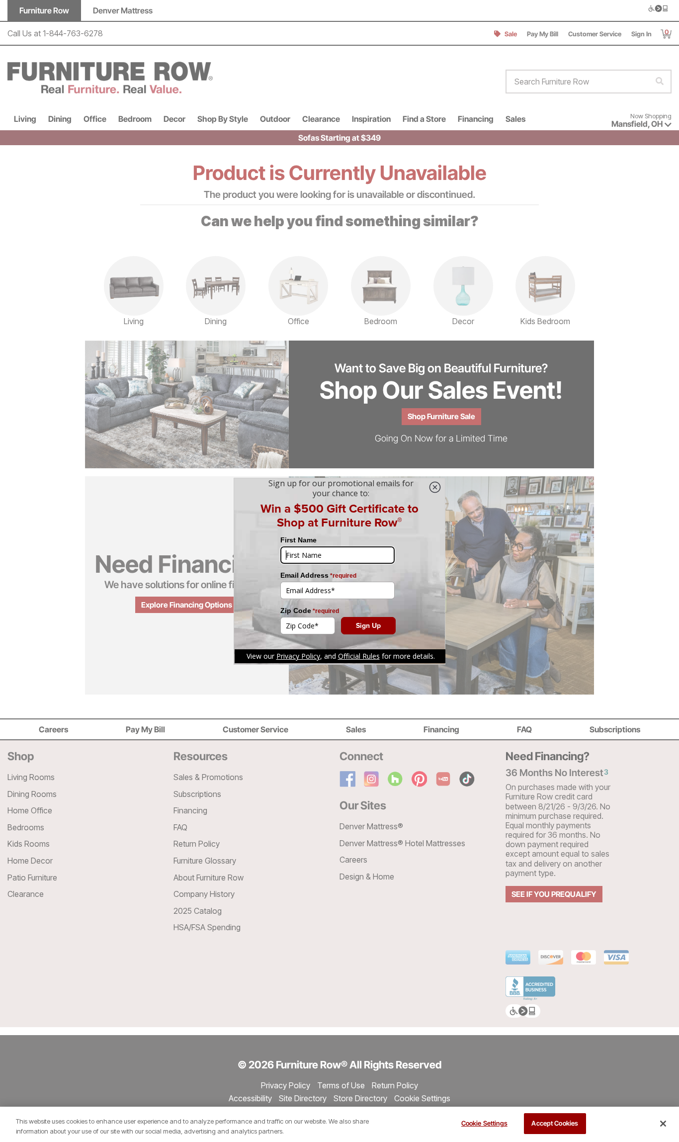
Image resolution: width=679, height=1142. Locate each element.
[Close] (663, 1124)
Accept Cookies (554, 1123)
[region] (339, 1124)
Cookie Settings (484, 1123)
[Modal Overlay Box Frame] (339, 571)
